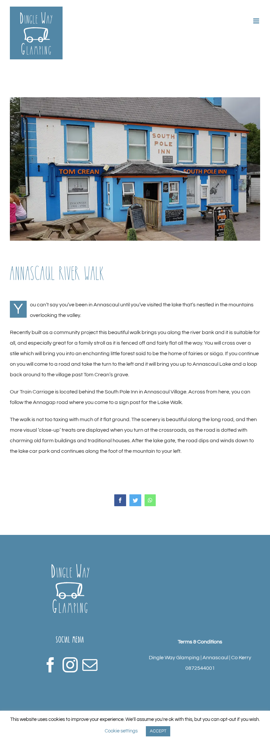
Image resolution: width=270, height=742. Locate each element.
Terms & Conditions (200, 641)
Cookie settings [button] (121, 730)
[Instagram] (70, 664)
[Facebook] (50, 664)
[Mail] (89, 664)
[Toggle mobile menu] (256, 20)
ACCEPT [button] (158, 731)
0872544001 (200, 668)
